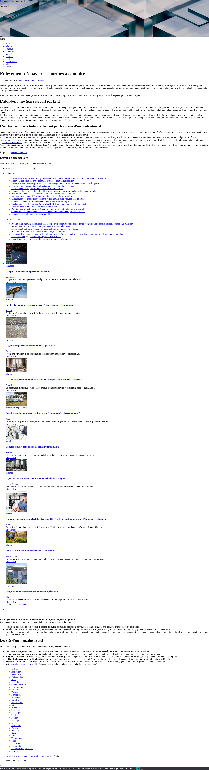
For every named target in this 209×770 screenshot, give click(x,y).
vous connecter (17, 163)
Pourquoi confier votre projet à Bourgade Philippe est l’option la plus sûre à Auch (47, 209)
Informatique (17, 702)
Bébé (13, 679)
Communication (18, 684)
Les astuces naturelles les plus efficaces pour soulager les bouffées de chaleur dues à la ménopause (55, 183)
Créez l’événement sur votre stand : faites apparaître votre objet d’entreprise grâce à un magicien (90, 224)
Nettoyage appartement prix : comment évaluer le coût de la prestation (42, 181)
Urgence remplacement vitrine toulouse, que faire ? (30, 345)
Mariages (15, 720)
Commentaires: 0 (36, 80)
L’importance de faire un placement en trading (28, 271)
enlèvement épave (19, 152)
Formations (16, 695)
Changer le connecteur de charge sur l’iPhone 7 (46, 231)
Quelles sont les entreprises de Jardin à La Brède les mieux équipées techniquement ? (49, 204)
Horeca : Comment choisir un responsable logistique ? (57, 229)
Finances (10, 51)
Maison (9, 46)
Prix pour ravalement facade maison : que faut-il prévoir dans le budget (43, 193)
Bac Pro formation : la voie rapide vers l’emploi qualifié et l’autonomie (39, 305)
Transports (16, 746)
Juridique (15, 707)
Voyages (9, 54)
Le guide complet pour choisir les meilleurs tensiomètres (32, 447)
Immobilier (10, 586)
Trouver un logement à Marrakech (45, 236)
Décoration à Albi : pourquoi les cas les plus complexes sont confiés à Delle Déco (44, 379)
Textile (14, 741)
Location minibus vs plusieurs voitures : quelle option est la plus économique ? (43, 413)
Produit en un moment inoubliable (26, 224)
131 (19, 604)
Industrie (15, 700)
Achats (14, 669)
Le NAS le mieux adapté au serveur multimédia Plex (46, 226)
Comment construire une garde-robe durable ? (31, 214)
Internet (9, 56)
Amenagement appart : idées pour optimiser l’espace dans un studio (41, 196)
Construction (11, 340)
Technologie (16, 738)
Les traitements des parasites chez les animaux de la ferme (37, 188)
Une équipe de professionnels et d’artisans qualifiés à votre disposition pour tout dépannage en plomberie (78, 234)
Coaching (15, 682)
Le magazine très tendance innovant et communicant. (23, 1)
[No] (141, 769)
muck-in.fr (10, 43)
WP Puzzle (21, 760)
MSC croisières (18, 236)
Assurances (16, 674)
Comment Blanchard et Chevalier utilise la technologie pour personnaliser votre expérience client (54, 191)
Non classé (16, 725)
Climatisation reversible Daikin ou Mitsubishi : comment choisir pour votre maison (48, 211)
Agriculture (16, 672)
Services (15, 735)
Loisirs (9, 66)
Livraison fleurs (18, 234)
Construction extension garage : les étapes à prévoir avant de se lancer (42, 186)
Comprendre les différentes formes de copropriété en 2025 (33, 591)
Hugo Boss (16, 239)
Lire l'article (11, 282)
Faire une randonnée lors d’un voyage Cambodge (49, 239)
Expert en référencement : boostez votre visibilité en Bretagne (35, 478)
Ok (138, 768)
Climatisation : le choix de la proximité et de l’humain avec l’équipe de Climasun (47, 199)
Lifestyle (15, 710)
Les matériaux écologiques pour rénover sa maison (34, 206)
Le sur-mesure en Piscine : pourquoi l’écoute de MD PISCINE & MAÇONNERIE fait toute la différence (58, 178)
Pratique (9, 49)
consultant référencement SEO (24, 664)
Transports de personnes (16, 407)
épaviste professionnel (12, 142)
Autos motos (11, 61)
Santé (8, 59)
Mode (8, 64)
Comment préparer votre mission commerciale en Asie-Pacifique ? (41, 201)
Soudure (15, 689)
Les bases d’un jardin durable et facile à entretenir (30, 550)
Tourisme (15, 743)
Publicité (15, 730)
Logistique (16, 712)
